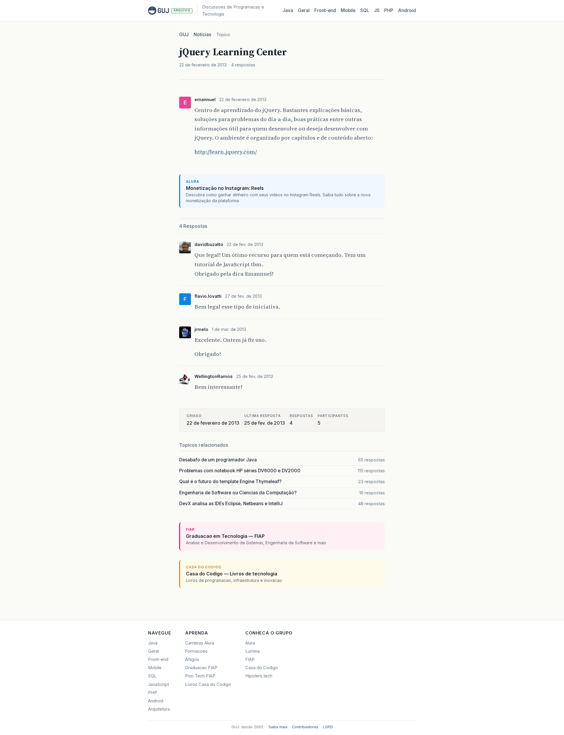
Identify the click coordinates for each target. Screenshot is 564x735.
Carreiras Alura (199, 643)
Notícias (202, 34)
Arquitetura (159, 709)
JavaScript (158, 684)
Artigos (192, 659)
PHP (388, 10)
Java (288, 10)
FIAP (250, 659)
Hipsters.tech (258, 676)
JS (377, 10)
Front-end (158, 659)
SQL (364, 10)
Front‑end (325, 10)
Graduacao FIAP (201, 667)
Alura (250, 643)
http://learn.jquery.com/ (225, 151)
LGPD (328, 727)
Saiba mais (278, 727)
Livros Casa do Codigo (208, 684)
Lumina (252, 651)
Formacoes (196, 651)
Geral (304, 10)
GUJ (184, 34)
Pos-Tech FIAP (200, 676)
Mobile (348, 10)
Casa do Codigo (261, 667)
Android (407, 10)
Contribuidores (305, 727)
